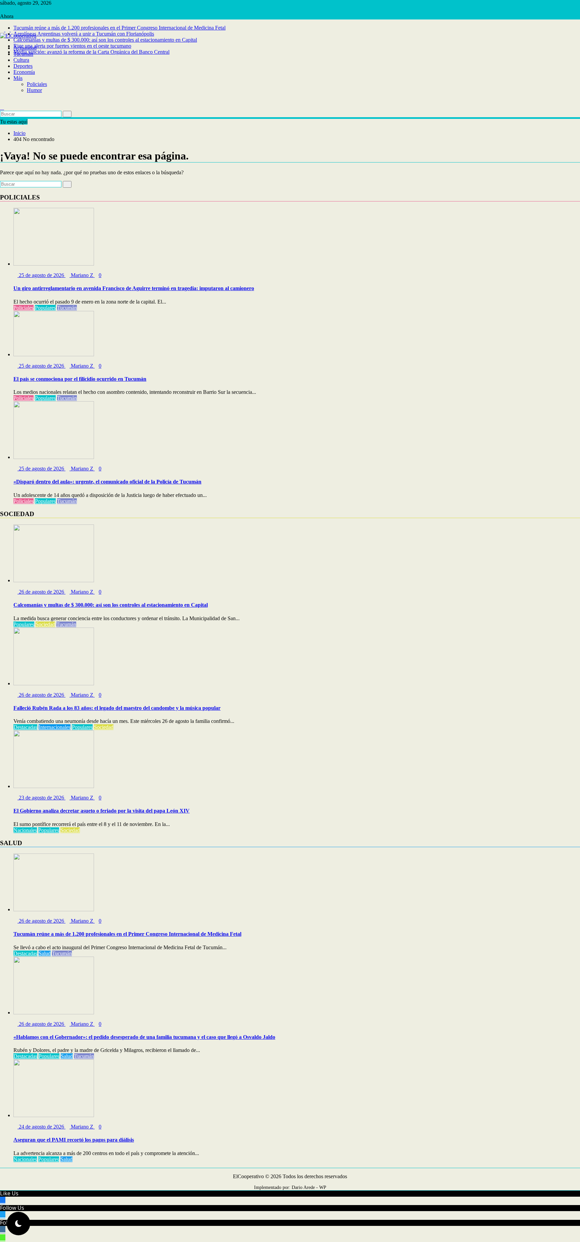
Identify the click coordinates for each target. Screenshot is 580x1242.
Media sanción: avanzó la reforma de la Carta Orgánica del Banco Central (91, 52)
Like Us (9, 1193)
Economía (24, 72)
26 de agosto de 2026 (41, 592)
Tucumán (23, 54)
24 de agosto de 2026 (41, 1127)
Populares (45, 308)
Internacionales (54, 727)
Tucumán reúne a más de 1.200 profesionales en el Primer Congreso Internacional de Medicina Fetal (119, 28)
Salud (45, 953)
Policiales (37, 84)
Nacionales (25, 830)
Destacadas (25, 727)
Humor (34, 90)
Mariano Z (82, 275)
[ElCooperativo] (2, 42)
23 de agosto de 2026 (41, 797)
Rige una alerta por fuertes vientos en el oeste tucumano (72, 46)
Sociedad (45, 624)
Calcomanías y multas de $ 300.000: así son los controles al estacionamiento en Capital (105, 40)
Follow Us (12, 1207)
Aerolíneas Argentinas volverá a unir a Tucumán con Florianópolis (83, 34)
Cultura (21, 60)
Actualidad (25, 48)
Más (17, 78)
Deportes (23, 66)
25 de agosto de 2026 (41, 275)
